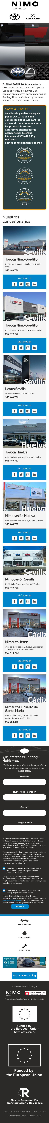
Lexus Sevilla (15, 388)
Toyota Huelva (16, 452)
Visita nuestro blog (24, 975)
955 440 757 (11, 460)
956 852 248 (11, 721)
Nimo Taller (24, 950)
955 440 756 (11, 270)
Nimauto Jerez (16, 642)
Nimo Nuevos (24, 924)
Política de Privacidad (22, 1112)
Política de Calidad (34, 1116)
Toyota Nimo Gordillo (21, 259)
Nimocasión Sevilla (19, 579)
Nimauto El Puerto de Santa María (21, 709)
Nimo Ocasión (24, 937)
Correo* (24, 807)
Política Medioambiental (17, 1116)
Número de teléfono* (24, 791)
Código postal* (24, 822)
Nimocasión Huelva (20, 515)
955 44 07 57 (12, 652)
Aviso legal (8, 1112)
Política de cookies (39, 1112)
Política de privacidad (12, 900)
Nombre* (24, 776)
